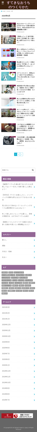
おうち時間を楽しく (8, 275)
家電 (15, 285)
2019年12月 (6, 371)
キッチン (23, 277)
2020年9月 (6, 342)
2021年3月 (6, 307)
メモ (11, 283)
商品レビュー (6, 285)
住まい (4, 257)
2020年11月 (6, 330)
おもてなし (20, 275)
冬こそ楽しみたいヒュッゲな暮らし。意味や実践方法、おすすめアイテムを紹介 (17, 215)
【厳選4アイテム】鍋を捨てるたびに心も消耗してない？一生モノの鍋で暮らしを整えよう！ (17, 186)
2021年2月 (6, 313)
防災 (31, 290)
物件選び (25, 288)
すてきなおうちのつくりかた (18, 5)
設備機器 (11, 290)
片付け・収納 (7, 251)
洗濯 (11, 288)
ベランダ (29, 280)
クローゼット (6, 280)
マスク (4, 283)
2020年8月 (6, 348)
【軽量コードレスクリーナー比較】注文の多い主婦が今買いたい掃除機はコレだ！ (17, 223)
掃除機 (4, 288)
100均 (4, 272)
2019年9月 (6, 388)
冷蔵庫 (31, 283)
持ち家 (27, 285)
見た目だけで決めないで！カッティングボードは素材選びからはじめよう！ (17, 207)
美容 (4, 290)
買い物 (19, 290)
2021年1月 (6, 319)
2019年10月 (6, 382)
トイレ (21, 280)
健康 (25, 283)
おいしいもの (18, 272)
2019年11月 (6, 377)
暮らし (4, 240)
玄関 (32, 288)
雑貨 (4, 293)
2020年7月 (6, 353)
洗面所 (17, 288)
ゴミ (15, 280)
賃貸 (25, 290)
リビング (18, 283)
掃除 (3, 245)
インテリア (6, 277)
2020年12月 (6, 324)
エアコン (15, 277)
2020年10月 (6, 336)
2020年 (8, 11)
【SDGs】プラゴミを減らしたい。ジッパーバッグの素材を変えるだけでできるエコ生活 (17, 197)
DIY (11, 272)
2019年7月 (6, 400)
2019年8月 (6, 394)
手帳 (21, 285)
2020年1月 (6, 365)
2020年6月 (6, 359)
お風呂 (28, 275)
